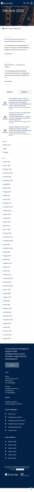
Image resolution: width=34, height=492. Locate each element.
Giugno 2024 (7, 222)
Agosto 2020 (7, 289)
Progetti (5, 152)
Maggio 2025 (7, 192)
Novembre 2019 (8, 320)
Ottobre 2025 (7, 177)
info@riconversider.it (11, 402)
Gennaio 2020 (7, 312)
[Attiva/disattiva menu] (28, 3)
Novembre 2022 (8, 248)
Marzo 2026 (6, 165)
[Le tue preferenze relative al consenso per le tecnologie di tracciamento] (31, 489)
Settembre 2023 (8, 241)
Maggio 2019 (7, 323)
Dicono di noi (7, 145)
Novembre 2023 (8, 237)
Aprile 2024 (6, 226)
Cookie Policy (20, 469)
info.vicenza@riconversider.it (13, 404)
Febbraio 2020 (7, 308)
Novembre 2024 (8, 207)
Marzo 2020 (6, 305)
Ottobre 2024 (7, 210)
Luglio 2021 (6, 267)
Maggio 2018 (7, 338)
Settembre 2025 (8, 180)
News (5, 148)
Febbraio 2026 (7, 169)
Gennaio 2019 (7, 331)
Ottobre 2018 (7, 335)
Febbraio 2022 (7, 263)
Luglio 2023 (6, 244)
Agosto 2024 (7, 214)
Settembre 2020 (8, 286)
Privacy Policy (12, 469)
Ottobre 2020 (7, 282)
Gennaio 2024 (7, 233)
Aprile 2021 (6, 271)
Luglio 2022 (6, 252)
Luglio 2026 (6, 162)
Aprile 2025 (6, 195)
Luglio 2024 (6, 218)
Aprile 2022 (6, 259)
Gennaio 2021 (7, 274)
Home (6, 28)
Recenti (24, 92)
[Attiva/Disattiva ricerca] (24, 3)
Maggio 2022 (7, 256)
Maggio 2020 (7, 297)
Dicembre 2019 (7, 316)
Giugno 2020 (7, 293)
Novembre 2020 (8, 278)
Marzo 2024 (6, 229)
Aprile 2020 (6, 301)
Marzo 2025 (6, 199)
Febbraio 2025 (7, 203)
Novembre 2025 (8, 173)
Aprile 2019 (6, 327)
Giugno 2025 (7, 188)
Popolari (10, 92)
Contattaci (12, 365)
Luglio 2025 (6, 184)
